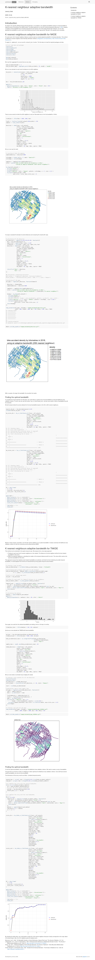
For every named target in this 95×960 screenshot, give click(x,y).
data (7, 57)
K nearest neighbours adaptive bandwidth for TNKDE (78, 16)
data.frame (13, 487)
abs (13, 587)
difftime (23, 587)
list (12, 269)
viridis (13, 54)
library (8, 46)
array (16, 779)
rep (20, 651)
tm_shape (8, 167)
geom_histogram (11, 85)
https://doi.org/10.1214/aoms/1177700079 (36, 943)
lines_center (16, 122)
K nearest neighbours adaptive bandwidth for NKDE (78, 13)
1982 (61, 27)
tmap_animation (10, 307)
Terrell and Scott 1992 (60, 38)
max (20, 644)
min (35, 640)
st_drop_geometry (25, 580)
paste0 (13, 163)
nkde (15, 125)
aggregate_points (24, 66)
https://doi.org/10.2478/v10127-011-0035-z (30, 946)
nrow (22, 583)
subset (15, 586)
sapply (17, 583)
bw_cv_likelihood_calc (22, 413)
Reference (21, 2)
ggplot (8, 84)
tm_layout (10, 172)
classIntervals (20, 683)
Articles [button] (27, 2)
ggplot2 (13, 50)
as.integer (25, 638)
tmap (12, 49)
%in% (47, 586)
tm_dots (9, 171)
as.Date (14, 692)
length (27, 779)
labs (8, 87)
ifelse (15, 118)
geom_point (10, 498)
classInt (13, 53)
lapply (18, 240)
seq (16, 644)
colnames (8, 410)
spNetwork (8, 2)
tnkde (18, 646)
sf (11, 46)
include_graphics (15, 326)
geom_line (10, 497)
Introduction (73, 10)
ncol (19, 690)
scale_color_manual (12, 502)
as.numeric (18, 587)
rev (15, 158)
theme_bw (9, 506)
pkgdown (85, 956)
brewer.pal (17, 157)
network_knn (17, 72)
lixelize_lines (16, 121)
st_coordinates (31, 571)
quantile (18, 243)
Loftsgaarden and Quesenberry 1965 (45, 38)
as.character (36, 702)
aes (17, 85)
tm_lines (9, 168)
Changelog (34, 2)
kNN (26, 571)
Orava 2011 (8, 40)
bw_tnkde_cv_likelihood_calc (22, 815)
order (19, 161)
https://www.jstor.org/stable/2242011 (15, 949)
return (9, 269)
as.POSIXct (23, 567)
